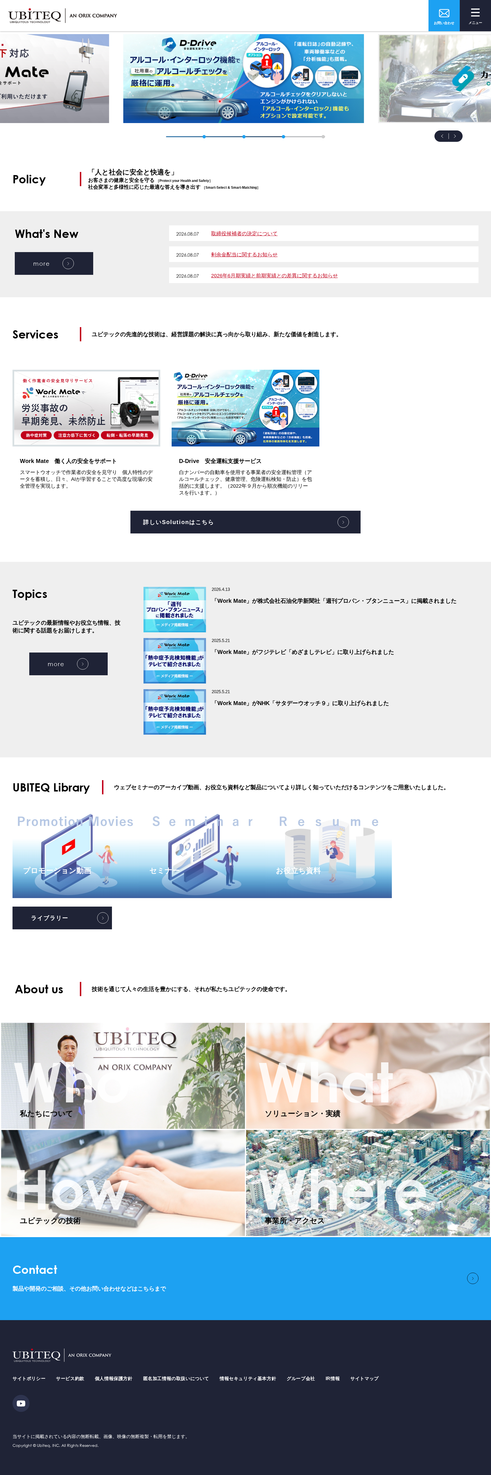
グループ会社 (301, 1378)
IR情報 (333, 1378)
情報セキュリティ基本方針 (248, 1378)
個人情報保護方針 (114, 1378)
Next (456, 136)
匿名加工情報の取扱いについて (176, 1378)
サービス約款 (70, 1378)
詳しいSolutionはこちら (178, 522)
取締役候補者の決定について (244, 233)
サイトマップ (364, 1378)
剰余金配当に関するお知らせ (244, 254)
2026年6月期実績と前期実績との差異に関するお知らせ (274, 276)
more (41, 263)
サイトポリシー (29, 1378)
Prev (441, 136)
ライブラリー (49, 918)
